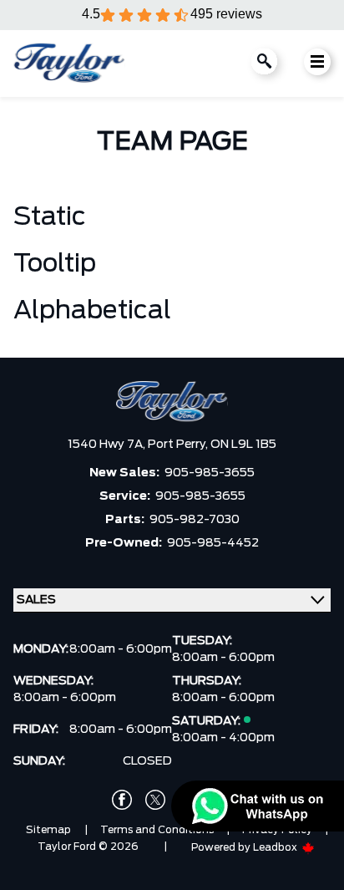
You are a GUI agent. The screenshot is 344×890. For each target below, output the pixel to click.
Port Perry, (179, 444)
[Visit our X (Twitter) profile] (155, 800)
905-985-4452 (213, 543)
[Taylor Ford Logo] (69, 63)
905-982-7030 (194, 520)
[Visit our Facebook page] (122, 800)
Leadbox (276, 847)
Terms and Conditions (157, 830)
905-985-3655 (209, 473)
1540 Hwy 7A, (108, 444)
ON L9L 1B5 (243, 444)
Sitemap (48, 830)
